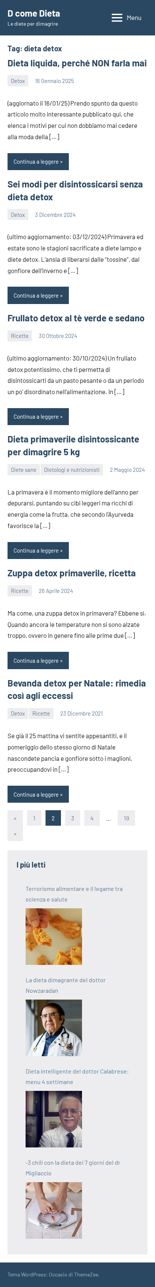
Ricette (20, 335)
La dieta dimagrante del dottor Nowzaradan (66, 985)
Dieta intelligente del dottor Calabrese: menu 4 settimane (77, 1076)
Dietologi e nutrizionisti (72, 469)
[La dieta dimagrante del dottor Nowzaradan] (54, 1028)
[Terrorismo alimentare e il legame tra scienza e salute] (54, 936)
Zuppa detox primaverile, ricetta (72, 572)
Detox (18, 80)
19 (126, 818)
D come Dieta (34, 13)
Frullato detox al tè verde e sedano (76, 317)
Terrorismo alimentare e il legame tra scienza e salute (74, 894)
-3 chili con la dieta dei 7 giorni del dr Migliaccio (73, 1167)
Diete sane (23, 469)
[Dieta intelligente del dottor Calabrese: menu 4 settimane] (54, 1119)
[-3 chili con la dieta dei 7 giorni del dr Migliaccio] (54, 1210)
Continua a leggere (36, 161)
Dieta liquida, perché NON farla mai (77, 62)
